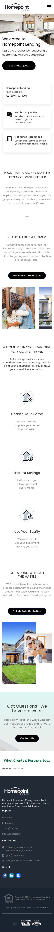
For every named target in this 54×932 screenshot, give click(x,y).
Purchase (7, 817)
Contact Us (27, 738)
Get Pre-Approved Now (27, 275)
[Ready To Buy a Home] (20, 307)
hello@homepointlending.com (23, 860)
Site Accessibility (11, 833)
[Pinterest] (18, 877)
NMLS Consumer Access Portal (34, 907)
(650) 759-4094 (15, 855)
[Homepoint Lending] (16, 790)
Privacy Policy (12, 907)
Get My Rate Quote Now (27, 611)
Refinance (8, 823)
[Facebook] (4, 877)
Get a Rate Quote (19, 65)
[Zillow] (11, 877)
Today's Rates (10, 828)
